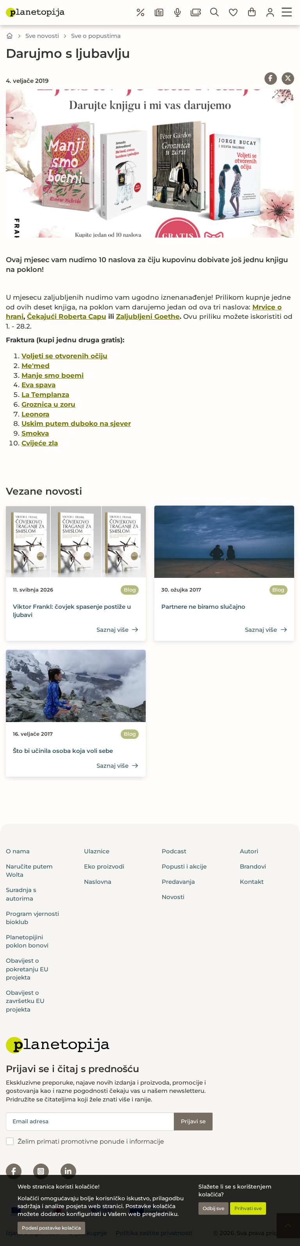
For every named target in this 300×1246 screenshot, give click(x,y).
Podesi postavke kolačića (51, 1228)
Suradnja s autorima (21, 894)
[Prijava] (270, 12)
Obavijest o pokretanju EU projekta (27, 969)
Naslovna (97, 881)
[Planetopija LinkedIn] (68, 1171)
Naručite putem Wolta (29, 870)
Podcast (174, 851)
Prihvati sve (248, 1208)
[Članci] (159, 12)
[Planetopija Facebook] (13, 1171)
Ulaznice (96, 851)
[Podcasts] (177, 12)
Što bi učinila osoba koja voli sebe (63, 750)
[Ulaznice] (196, 12)
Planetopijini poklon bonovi (27, 941)
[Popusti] (140, 12)
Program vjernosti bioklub (32, 918)
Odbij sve (213, 1208)
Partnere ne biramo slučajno (203, 606)
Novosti (173, 897)
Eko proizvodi (104, 866)
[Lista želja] (233, 12)
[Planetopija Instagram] (41, 1171)
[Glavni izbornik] (287, 12)
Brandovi (253, 866)
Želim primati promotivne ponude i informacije (91, 1141)
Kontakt (252, 881)
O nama (18, 851)
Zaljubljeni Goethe (148, 316)
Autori (249, 851)
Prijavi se (193, 1121)
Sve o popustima (96, 35)
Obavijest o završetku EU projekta (25, 1001)
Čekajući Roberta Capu (66, 316)
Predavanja (178, 881)
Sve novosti (42, 35)
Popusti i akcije (184, 866)
